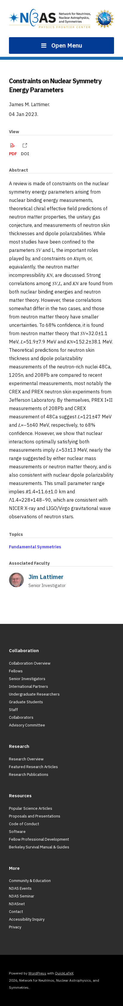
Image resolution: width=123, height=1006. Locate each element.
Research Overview (26, 759)
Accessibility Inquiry (26, 919)
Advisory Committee (27, 725)
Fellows (16, 671)
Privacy (15, 927)
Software (17, 831)
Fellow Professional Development (39, 839)
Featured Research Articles (33, 766)
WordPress (37, 973)
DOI (25, 153)
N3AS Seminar (21, 896)
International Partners (28, 686)
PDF (13, 153)
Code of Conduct (24, 823)
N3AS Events (20, 888)
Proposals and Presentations (34, 816)
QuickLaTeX (64, 973)
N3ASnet (17, 903)
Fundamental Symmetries (35, 547)
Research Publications (28, 774)
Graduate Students (26, 701)
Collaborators (21, 717)
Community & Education (30, 880)
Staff (13, 709)
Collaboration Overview (29, 663)
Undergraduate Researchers (34, 694)
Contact (16, 911)
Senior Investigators (27, 678)
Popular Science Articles (30, 808)
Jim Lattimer (46, 577)
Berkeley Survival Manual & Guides (39, 847)
